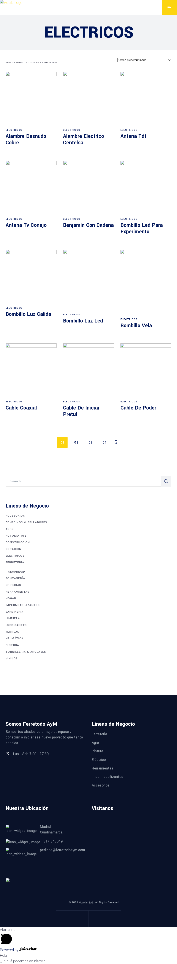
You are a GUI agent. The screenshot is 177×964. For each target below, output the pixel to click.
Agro (10, 529)
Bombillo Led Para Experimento (141, 228)
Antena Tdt (133, 136)
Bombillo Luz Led (83, 320)
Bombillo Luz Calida (28, 314)
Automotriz (16, 536)
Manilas (12, 632)
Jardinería (15, 612)
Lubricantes (16, 625)
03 (90, 442)
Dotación (13, 549)
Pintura (12, 645)
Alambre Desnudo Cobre (26, 139)
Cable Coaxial (21, 407)
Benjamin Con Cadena (88, 225)
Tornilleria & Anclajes (26, 652)
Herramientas (18, 592)
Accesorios (15, 516)
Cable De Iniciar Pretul (81, 411)
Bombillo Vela (136, 325)
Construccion (18, 542)
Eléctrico (99, 759)
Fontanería (15, 578)
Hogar (11, 598)
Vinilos (12, 658)
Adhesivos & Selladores (26, 522)
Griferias (13, 585)
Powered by (9, 949)
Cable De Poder (138, 407)
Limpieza (13, 618)
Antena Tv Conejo (26, 225)
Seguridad (16, 572)
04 (105, 442)
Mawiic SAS (86, 902)
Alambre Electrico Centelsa (83, 139)
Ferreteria (15, 562)
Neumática (15, 638)
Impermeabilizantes (23, 605)
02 (76, 442)
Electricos (14, 130)
